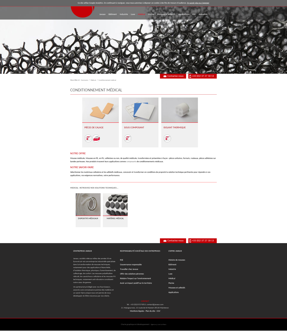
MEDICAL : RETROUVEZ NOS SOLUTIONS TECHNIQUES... (94, 188)
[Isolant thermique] (179, 110)
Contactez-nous (175, 76)
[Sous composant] (140, 110)
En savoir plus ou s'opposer (198, 3)
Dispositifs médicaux (88, 218)
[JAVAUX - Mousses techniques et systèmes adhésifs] (82, 9)
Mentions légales (137, 311)
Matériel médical (115, 218)
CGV (158, 311)
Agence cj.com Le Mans (158, 324)
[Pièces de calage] (100, 110)
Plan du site (150, 311)
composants (131, 162)
